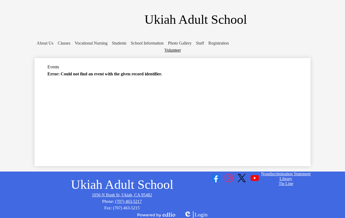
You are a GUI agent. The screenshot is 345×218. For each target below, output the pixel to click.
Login (196, 215)
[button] (45, 43)
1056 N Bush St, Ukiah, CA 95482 (122, 195)
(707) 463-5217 (128, 201)
